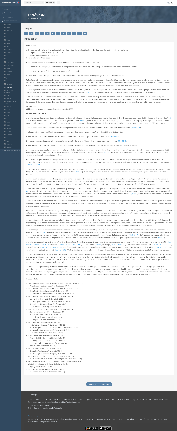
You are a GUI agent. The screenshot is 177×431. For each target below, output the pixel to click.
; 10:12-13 (165, 247)
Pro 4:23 (83, 120)
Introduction (50, 3)
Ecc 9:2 (98, 244)
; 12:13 (46, 244)
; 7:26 (159, 244)
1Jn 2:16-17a (134, 235)
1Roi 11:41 (114, 136)
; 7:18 (35, 244)
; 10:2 (123, 244)
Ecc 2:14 (114, 244)
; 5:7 (30, 244)
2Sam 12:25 (135, 127)
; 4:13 (119, 244)
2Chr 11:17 (122, 141)
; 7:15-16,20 (67, 244)
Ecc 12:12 (90, 92)
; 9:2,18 (168, 244)
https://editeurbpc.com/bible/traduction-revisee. (62, 402)
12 (85, 34)
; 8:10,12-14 (54, 247)
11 (79, 34)
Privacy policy (33, 416)
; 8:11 (164, 244)
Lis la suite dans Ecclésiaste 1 (99, 384)
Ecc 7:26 (107, 152)
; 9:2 (60, 247)
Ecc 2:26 (154, 244)
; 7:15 (47, 247)
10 (74, 34)
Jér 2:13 (134, 194)
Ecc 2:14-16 (157, 247)
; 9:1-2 (79, 244)
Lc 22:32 (37, 165)
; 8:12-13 (40, 244)
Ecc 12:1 (161, 237)
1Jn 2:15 (42, 232)
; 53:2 (64, 250)
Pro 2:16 (121, 120)
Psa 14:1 (58, 250)
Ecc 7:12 (79, 172)
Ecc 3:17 (60, 244)
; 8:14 (74, 244)
